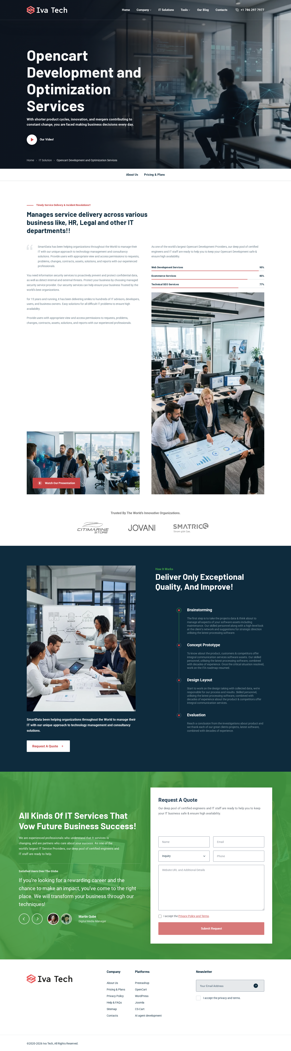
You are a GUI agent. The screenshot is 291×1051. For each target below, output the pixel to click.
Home (126, 10)
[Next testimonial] (37, 919)
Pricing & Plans (154, 174)
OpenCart (141, 989)
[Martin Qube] (53, 919)
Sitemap (112, 1009)
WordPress (141, 996)
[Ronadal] (66, 918)
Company (143, 10)
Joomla (139, 1002)
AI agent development (148, 1015)
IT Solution (45, 160)
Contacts (221, 10)
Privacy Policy (115, 996)
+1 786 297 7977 (252, 10)
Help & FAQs (114, 1002)
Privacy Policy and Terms (193, 916)
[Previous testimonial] (24, 919)
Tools (184, 10)
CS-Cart (140, 1009)
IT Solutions (166, 10)
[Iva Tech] (47, 10)
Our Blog (203, 10)
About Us (132, 174)
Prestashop (142, 983)
